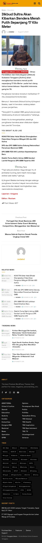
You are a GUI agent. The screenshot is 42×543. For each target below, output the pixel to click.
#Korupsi (23, 463)
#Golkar (32, 452)
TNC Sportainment (29, 428)
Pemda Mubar (27, 494)
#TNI (22, 490)
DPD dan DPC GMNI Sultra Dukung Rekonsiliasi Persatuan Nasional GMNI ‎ (26, 292)
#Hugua (5, 455)
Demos (28, 530)
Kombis (4, 419)
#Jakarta (14, 455)
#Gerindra (22, 452)
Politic (24, 409)
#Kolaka (15, 459)
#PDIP (16, 471)
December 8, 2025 (28, 306)
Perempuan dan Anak (30, 406)
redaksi (11, 32)
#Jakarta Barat (25, 455)
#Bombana (34, 448)
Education (10, 10)
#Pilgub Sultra (16, 475)
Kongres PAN (7, 425)
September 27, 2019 (18, 338)
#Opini (32, 467)
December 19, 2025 (28, 297)
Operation (6, 434)
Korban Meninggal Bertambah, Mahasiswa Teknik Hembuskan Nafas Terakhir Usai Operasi (24, 333)
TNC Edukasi (27, 419)
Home (4, 10)
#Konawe (24, 459)
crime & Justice (8, 406)
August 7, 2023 (23, 32)
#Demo (5, 452)
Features (19, 530)
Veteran (25, 438)
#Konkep (33, 459)
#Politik (27, 475)
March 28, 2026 (27, 285)
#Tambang (27, 482)
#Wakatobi (6, 494)
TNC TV (25, 431)
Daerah (4, 409)
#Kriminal (6, 467)
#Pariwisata (7, 471)
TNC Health (26, 422)
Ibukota (5, 416)
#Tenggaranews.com (10, 490)
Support (5, 533)
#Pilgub (5, 475)
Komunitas (6, 422)
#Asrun (14, 448)
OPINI (4, 438)
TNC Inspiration (28, 425)
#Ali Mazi (6, 448)
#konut (14, 463)
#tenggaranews (24, 486)
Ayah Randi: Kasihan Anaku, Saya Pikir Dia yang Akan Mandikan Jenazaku (25, 344)
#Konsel (6, 463)
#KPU (31, 463)
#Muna (14, 467)
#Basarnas (23, 448)
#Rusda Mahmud (21, 478)
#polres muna (8, 478)
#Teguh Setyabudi (9, 486)
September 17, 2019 (18, 361)
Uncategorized (28, 434)
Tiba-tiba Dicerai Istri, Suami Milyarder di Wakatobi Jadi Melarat (23, 356)
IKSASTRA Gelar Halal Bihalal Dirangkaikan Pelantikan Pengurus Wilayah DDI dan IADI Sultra (19, 139)
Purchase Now (7, 530)
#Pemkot (24, 471)
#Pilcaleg (33, 471)
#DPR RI (13, 452)
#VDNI (29, 490)
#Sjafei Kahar (7, 482)
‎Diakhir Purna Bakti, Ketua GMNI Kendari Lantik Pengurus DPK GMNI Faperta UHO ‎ (26, 313)
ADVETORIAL (6, 403)
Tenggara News (12, 536)
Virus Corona (7, 498)
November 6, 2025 (28, 319)
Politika (25, 413)
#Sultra (17, 482)
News (4, 431)
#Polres (35, 475)
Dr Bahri (16, 494)
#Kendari (6, 459)
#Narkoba (23, 467)
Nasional (5, 428)
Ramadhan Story (29, 416)
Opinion (25, 403)
